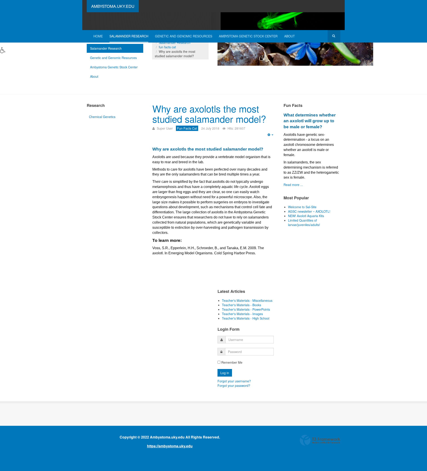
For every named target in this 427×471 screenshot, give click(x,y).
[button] (7, 53)
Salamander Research (128, 36)
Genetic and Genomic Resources (183, 36)
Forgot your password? (234, 385)
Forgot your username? (234, 381)
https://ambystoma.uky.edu (170, 446)
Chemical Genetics (102, 116)
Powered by (320, 440)
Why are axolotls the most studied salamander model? (209, 113)
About (289, 36)
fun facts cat (167, 47)
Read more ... (293, 184)
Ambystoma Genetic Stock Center (248, 36)
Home (98, 36)
